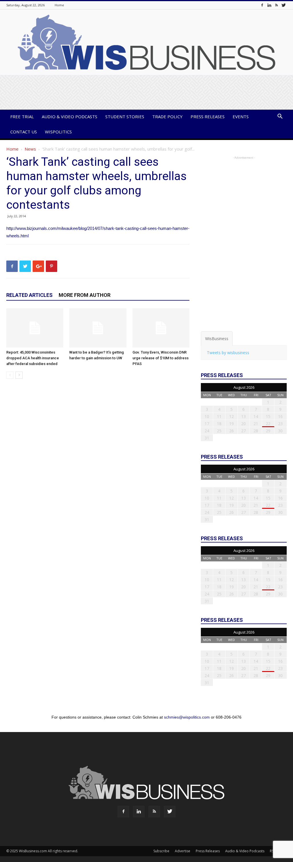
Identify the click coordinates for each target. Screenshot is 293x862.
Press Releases (208, 116)
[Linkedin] (269, 5)
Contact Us (23, 132)
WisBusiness (216, 338)
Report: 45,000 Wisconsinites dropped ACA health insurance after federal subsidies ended (32, 358)
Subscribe (161, 851)
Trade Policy (167, 116)
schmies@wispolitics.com (187, 717)
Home (59, 5)
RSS (272, 851)
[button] (280, 117)
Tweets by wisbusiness (228, 352)
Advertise (182, 851)
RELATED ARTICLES (29, 295)
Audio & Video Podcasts (69, 116)
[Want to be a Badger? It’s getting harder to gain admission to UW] (97, 328)
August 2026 (243, 387)
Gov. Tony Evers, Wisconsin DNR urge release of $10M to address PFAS (160, 358)
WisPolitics (58, 132)
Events (241, 116)
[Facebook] (262, 5)
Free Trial (22, 116)
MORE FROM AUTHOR (84, 295)
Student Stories (124, 116)
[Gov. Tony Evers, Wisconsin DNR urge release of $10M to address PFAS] (160, 328)
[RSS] (276, 5)
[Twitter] (283, 5)
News (30, 149)
